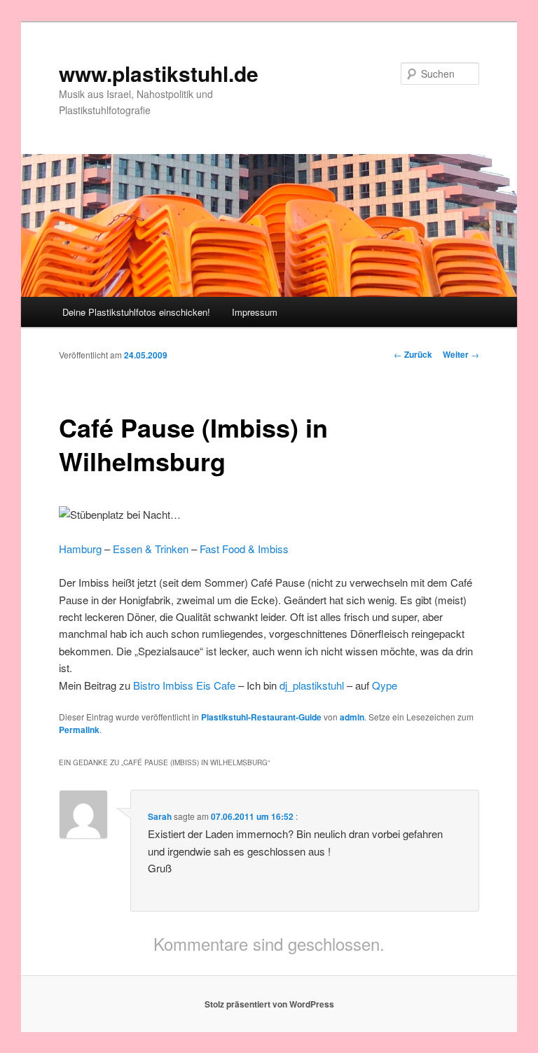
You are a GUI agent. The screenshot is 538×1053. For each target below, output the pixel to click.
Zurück (413, 354)
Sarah (160, 816)
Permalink (79, 729)
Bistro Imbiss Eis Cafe (184, 685)
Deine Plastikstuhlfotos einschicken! (136, 312)
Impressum (254, 312)
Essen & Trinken (150, 548)
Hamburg (80, 548)
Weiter (461, 354)
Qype (384, 685)
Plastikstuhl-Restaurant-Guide (261, 717)
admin (352, 717)
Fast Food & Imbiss (244, 548)
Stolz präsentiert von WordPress (269, 1004)
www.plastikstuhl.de (158, 73)
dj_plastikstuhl (312, 685)
